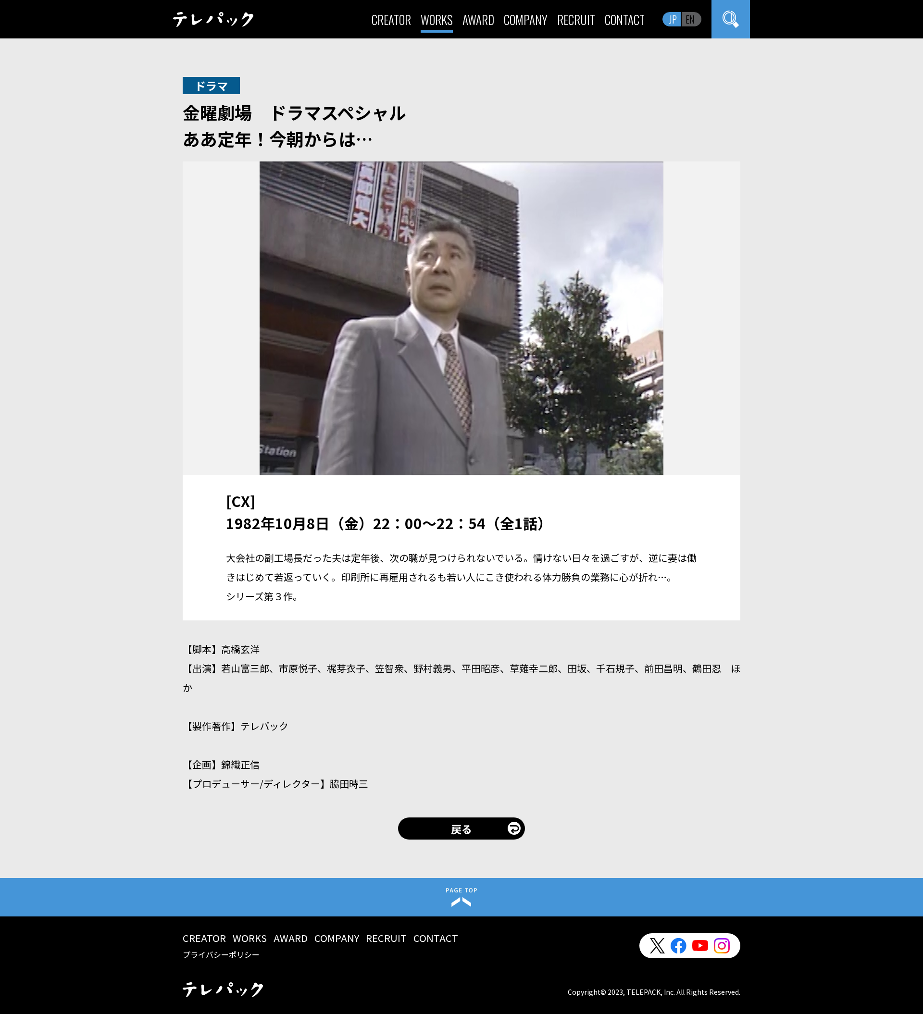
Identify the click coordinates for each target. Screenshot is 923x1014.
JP (673, 19)
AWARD (478, 19)
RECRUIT (576, 19)
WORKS (437, 19)
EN (690, 19)
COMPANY (526, 19)
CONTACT (625, 19)
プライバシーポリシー (221, 954)
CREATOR (391, 19)
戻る (461, 828)
